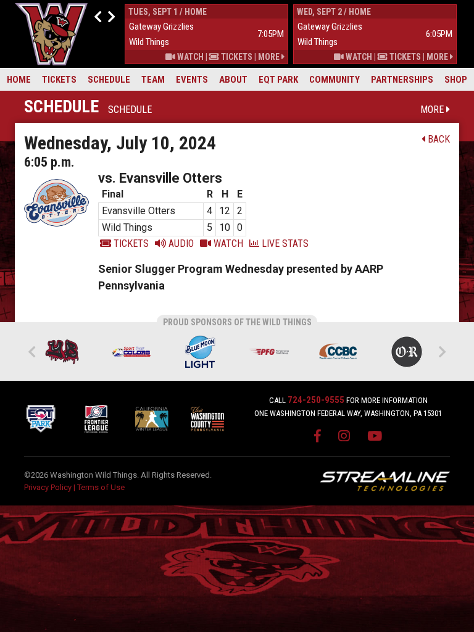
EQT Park (278, 79)
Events (192, 79)
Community (334, 79)
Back (437, 139)
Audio (180, 243)
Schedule (109, 79)
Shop (455, 79)
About (233, 79)
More (269, 57)
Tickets (59, 79)
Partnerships (402, 79)
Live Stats (284, 243)
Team (153, 79)
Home (19, 79)
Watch (189, 57)
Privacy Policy (48, 487)
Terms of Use (101, 487)
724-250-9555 (316, 399)
